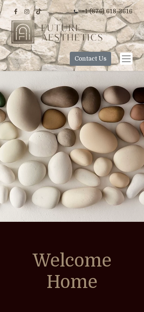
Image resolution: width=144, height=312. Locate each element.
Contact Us (90, 58)
